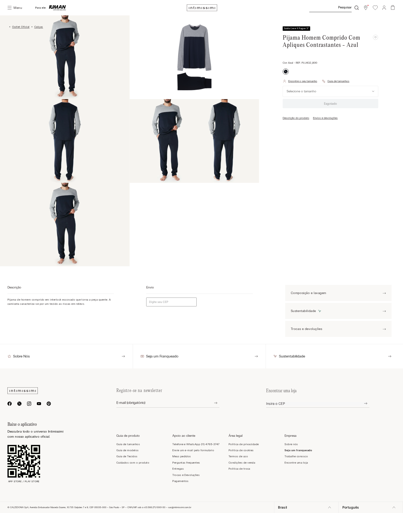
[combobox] (334, 7)
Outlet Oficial (21, 26)
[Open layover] (212, 403)
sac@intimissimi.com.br (179, 507)
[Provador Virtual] (300, 81)
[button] (365, 7)
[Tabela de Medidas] (335, 81)
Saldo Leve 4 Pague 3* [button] (296, 28)
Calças (38, 26)
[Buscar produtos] (356, 7)
